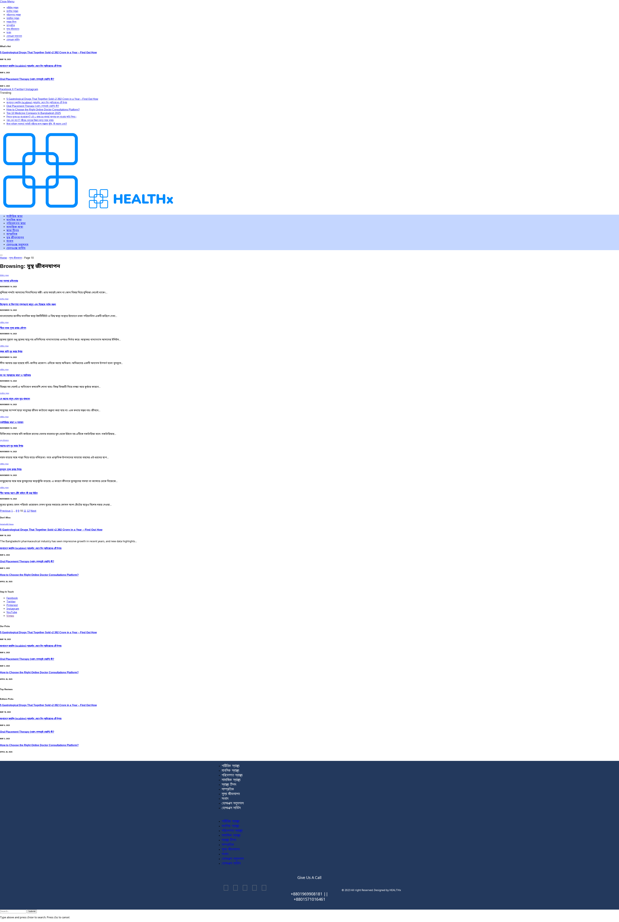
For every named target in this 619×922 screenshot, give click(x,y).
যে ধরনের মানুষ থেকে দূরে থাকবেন (15, 398)
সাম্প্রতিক (10, 25)
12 (28, 510)
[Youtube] (245, 888)
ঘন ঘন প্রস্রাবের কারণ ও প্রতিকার (15, 375)
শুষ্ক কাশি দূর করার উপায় (11, 351)
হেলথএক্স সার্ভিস (13, 39)
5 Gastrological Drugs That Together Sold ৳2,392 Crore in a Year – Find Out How (48, 52)
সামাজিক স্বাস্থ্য (12, 18)
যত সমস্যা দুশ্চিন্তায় (9, 280)
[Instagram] (235, 888)
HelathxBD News (7, 524)
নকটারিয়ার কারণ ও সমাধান (11, 422)
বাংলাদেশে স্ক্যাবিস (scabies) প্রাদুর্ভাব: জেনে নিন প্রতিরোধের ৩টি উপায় (30, 66)
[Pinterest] (264, 888)
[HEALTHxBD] (87, 210)
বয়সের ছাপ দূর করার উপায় (11, 445)
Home (3, 257)
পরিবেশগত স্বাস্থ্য (13, 14)
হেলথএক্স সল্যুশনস (14, 36)
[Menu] (1, 255)
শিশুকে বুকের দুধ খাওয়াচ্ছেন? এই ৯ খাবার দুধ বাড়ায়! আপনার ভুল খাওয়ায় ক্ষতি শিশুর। (41, 116)
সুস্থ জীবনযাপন (12, 29)
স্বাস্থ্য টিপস (11, 21)
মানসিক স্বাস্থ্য (12, 11)
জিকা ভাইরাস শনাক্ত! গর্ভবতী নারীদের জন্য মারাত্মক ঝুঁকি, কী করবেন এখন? (36, 123)
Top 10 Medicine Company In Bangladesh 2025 (33, 113)
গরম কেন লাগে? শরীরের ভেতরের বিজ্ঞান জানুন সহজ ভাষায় (30, 120)
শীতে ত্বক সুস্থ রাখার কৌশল (13, 327)
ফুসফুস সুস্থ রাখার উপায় (10, 469)
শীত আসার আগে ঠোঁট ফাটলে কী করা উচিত (19, 493)
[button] (309, 814)
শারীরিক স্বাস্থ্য (12, 7)
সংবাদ (8, 32)
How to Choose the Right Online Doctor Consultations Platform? (43, 109)
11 (25, 510)
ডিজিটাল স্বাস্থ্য (4, 275)
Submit (31, 911)
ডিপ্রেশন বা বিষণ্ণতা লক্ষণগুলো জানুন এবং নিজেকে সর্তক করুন (28, 304)
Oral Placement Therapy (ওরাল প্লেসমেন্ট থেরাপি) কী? (27, 79)
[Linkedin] (255, 888)
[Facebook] (226, 888)
